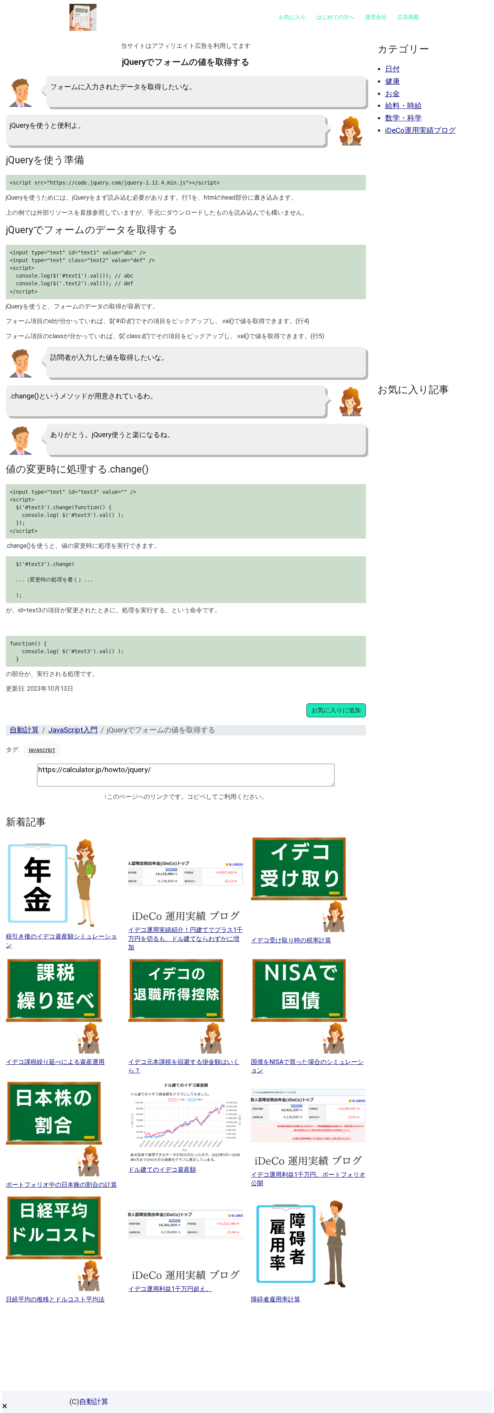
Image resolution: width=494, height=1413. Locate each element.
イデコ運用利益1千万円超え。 (170, 1289)
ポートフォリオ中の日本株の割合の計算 (61, 1184)
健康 (392, 81)
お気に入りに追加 (336, 710)
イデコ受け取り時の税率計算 (291, 940)
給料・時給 (403, 105)
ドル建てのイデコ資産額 (162, 1169)
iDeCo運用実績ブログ (420, 130)
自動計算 (24, 729)
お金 (392, 93)
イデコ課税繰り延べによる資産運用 (55, 1062)
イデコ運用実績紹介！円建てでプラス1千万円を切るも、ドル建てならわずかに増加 (185, 938)
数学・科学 (403, 118)
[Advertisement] (431, 259)
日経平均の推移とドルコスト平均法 (55, 1299)
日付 (392, 68)
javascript (42, 750)
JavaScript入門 (73, 729)
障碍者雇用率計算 (275, 1299)
